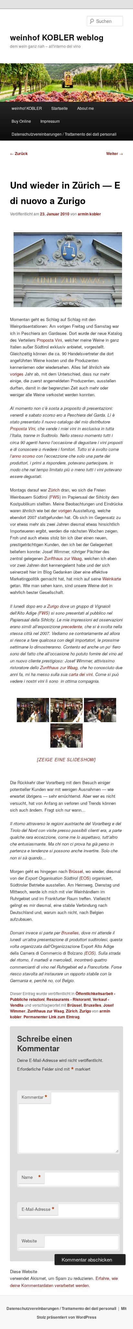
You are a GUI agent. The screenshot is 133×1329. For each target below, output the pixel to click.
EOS (84, 878)
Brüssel (76, 871)
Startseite (59, 108)
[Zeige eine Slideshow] (66, 759)
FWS (54, 497)
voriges (17, 374)
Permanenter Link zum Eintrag (51, 1017)
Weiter (114, 153)
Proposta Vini (49, 340)
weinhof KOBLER (27, 108)
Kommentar (34, 1097)
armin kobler (89, 214)
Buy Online (21, 121)
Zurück (19, 153)
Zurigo (85, 1011)
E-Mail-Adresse (38, 1209)
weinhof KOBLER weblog (57, 37)
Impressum (50, 121)
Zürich (54, 490)
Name (31, 1177)
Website (29, 1241)
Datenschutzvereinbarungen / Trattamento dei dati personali (64, 134)
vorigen (65, 510)
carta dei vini (81, 674)
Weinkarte (111, 579)
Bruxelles (92, 1005)
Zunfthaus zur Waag (63, 558)
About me (85, 108)
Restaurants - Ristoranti (68, 999)
